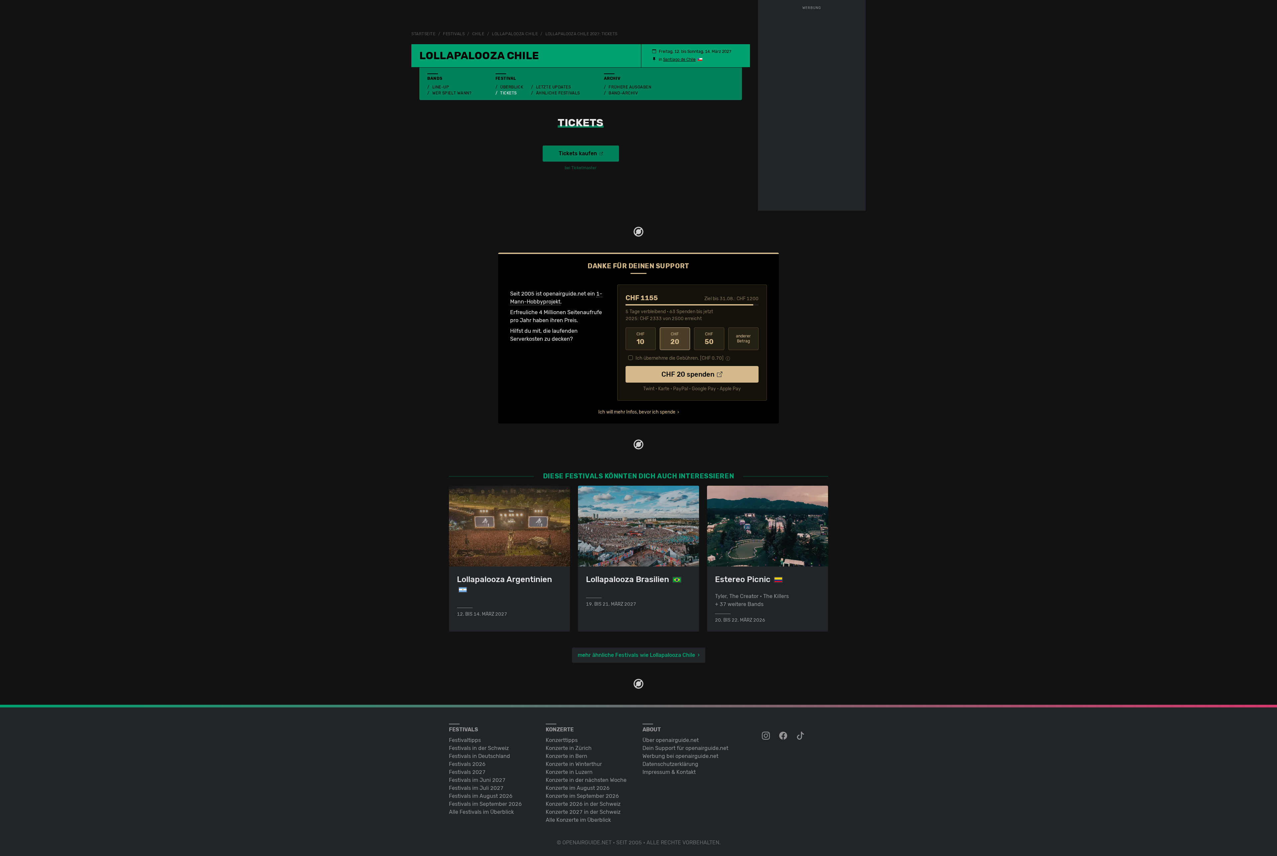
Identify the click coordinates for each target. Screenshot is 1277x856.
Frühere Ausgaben (630, 87)
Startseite (423, 34)
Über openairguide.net (670, 740)
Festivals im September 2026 (485, 804)
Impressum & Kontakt (669, 772)
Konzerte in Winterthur (574, 764)
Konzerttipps (562, 740)
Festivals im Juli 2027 (476, 788)
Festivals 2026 (467, 764)
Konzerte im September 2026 (582, 796)
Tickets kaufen (578, 153)
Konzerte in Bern (566, 756)
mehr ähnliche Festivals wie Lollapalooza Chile (636, 655)
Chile (478, 34)
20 (674, 339)
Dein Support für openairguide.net (685, 748)
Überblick (511, 87)
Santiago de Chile (679, 59)
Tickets (508, 93)
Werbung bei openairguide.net (680, 756)
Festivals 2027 (467, 772)
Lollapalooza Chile (515, 34)
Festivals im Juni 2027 (477, 780)
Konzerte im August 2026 (578, 788)
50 (709, 339)
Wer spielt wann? (452, 93)
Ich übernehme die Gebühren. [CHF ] (680, 358)
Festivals (454, 34)
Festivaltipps (465, 740)
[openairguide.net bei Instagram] (766, 736)
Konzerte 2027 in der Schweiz (583, 812)
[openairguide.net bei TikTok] (801, 736)
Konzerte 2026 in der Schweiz (583, 804)
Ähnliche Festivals (558, 93)
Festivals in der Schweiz (479, 748)
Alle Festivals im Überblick (481, 812)
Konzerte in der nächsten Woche (586, 780)
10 (640, 339)
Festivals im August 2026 (480, 796)
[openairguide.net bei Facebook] (783, 736)
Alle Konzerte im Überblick (578, 820)
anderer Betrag (743, 338)
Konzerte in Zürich (569, 748)
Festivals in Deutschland (479, 756)
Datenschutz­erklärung (670, 764)
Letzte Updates (553, 87)
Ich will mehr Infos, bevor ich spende (636, 412)
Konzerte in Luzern (569, 772)
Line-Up (440, 87)
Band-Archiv (623, 93)
